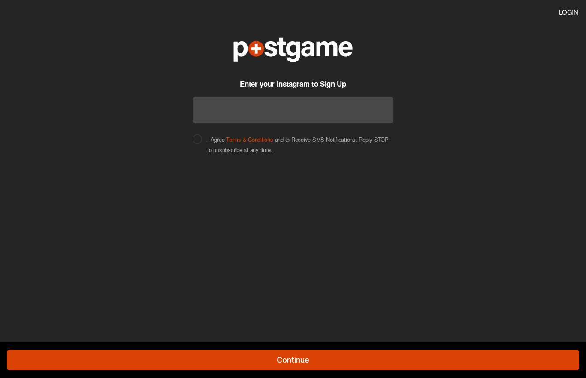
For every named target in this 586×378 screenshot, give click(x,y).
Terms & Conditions (249, 139)
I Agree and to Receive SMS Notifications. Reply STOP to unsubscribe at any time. (298, 144)
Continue (293, 359)
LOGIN (568, 11)
